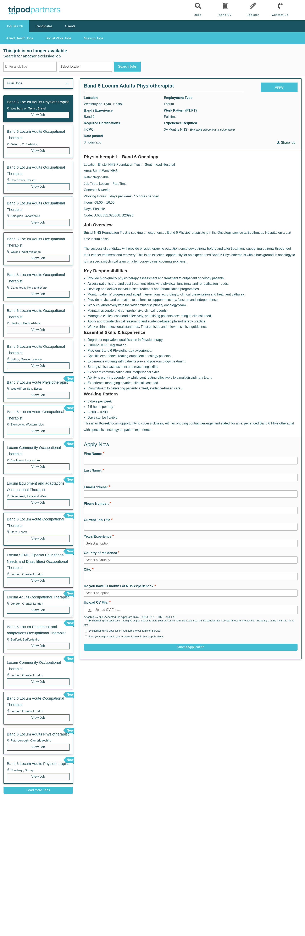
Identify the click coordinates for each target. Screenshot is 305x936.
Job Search (14, 26)
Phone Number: (97, 503)
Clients (70, 26)
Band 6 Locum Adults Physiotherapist (129, 86)
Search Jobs (127, 66)
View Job (38, 115)
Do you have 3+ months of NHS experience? (119, 586)
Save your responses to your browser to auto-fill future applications (126, 636)
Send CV (225, 14)
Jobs (197, 14)
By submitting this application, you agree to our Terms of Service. (125, 631)
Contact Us (280, 14)
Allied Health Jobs (19, 38)
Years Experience (98, 536)
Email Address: (96, 487)
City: (88, 569)
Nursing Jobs (93, 38)
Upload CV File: (96, 602)
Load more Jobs (38, 790)
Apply (279, 87)
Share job (287, 142)
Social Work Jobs (58, 38)
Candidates (43, 26)
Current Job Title (97, 520)
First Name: (93, 454)
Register (252, 14)
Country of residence (101, 553)
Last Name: (93, 470)
